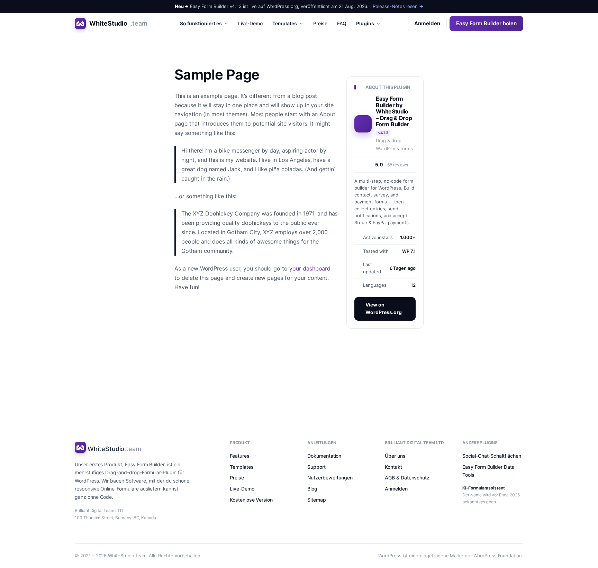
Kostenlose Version (251, 500)
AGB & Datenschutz (407, 477)
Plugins (365, 23)
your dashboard (309, 268)
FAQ (342, 23)
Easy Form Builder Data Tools (488, 471)
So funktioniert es (201, 23)
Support (316, 467)
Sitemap (316, 500)
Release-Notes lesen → (398, 6)
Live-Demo (250, 23)
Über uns (395, 456)
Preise (320, 23)
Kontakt (393, 467)
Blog (312, 489)
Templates (284, 23)
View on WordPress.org (383, 308)
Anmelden (427, 23)
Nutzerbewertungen (330, 477)
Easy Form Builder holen (486, 23)
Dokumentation (324, 456)
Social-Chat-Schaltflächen (491, 456)
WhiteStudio (118, 23)
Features (240, 456)
